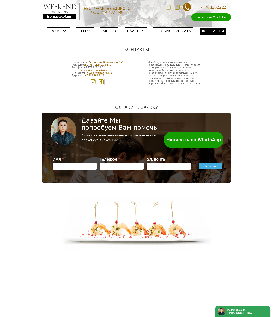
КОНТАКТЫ (213, 31)
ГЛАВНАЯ (58, 31)
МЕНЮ (109, 31)
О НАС (85, 31)
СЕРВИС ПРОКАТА (173, 31)
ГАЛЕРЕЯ (136, 31)
